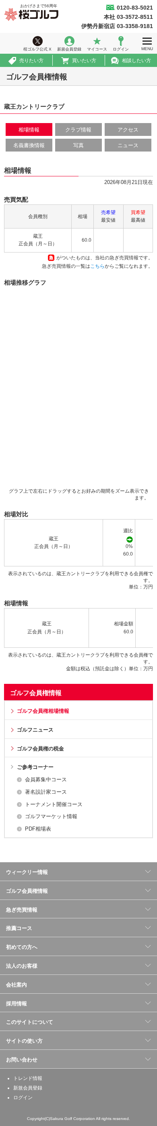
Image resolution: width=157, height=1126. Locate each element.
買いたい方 (84, 60)
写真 (78, 145)
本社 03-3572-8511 (128, 17)
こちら (97, 266)
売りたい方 (31, 60)
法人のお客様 (21, 966)
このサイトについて (29, 1022)
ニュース (128, 145)
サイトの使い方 (24, 1041)
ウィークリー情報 (27, 872)
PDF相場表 (38, 829)
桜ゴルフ (31, 14)
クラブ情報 (78, 130)
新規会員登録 (69, 49)
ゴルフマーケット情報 (51, 816)
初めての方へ (21, 947)
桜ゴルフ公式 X (37, 49)
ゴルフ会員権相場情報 (43, 711)
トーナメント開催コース (54, 804)
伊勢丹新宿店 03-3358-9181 (117, 26)
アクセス (128, 130)
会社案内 (16, 985)
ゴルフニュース (35, 730)
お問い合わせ (21, 1060)
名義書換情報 (29, 145)
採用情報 (16, 1004)
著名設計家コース (46, 792)
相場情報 (29, 130)
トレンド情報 (27, 1078)
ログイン (121, 49)
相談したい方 (136, 60)
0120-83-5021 (135, 7)
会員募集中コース (46, 779)
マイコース (97, 49)
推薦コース (19, 928)
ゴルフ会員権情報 (36, 692)
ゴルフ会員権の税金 (40, 749)
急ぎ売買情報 (21, 910)
